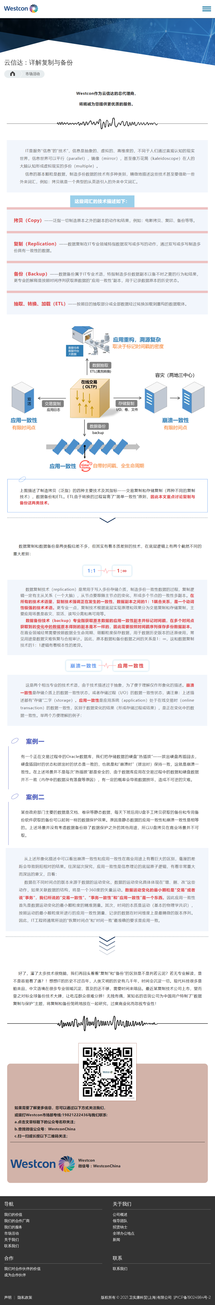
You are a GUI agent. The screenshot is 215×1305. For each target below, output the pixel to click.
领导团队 (120, 1220)
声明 (8, 1297)
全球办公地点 (124, 1233)
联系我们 (11, 1246)
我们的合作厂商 (17, 1220)
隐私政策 (25, 1297)
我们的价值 (13, 1214)
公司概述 (120, 1214)
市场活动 (32, 73)
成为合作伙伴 (15, 1275)
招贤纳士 (120, 1227)
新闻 (116, 1239)
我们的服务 (13, 1227)
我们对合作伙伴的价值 (22, 1268)
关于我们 (11, 1239)
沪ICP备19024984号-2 (192, 1297)
